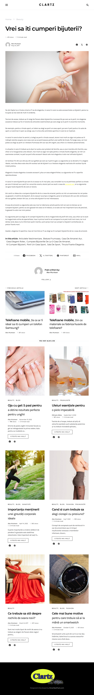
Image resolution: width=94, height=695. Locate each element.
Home (8, 19)
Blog (18, 400)
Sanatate (26, 504)
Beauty (19, 19)
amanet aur (69, 184)
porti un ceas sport (36, 244)
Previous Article (15, 288)
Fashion (70, 504)
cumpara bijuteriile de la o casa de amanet (48, 241)
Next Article (81, 288)
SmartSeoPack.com (56, 688)
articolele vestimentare (30, 238)
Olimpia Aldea (57, 415)
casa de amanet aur (72, 238)
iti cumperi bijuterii (15, 244)
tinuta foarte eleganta (73, 244)
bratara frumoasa (51, 238)
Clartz (47, 5)
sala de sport (53, 244)
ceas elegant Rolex (15, 241)
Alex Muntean (16, 44)
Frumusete (65, 400)
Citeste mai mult (18, 436)
